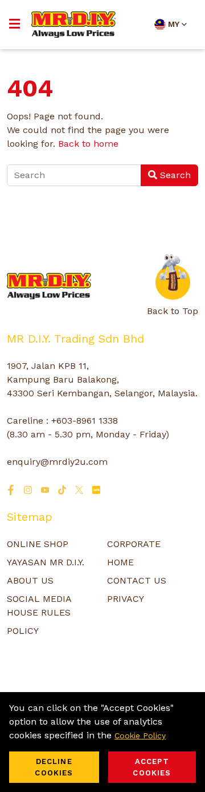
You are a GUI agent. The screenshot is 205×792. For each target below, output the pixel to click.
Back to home (88, 143)
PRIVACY (125, 598)
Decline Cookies (54, 767)
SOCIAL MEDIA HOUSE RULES (39, 605)
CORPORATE (134, 543)
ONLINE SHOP (37, 543)
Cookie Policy (140, 735)
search (174, 175)
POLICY (23, 630)
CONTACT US (136, 580)
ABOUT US (30, 580)
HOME (120, 562)
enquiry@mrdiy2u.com (57, 461)
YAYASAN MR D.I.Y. (45, 562)
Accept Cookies (152, 767)
